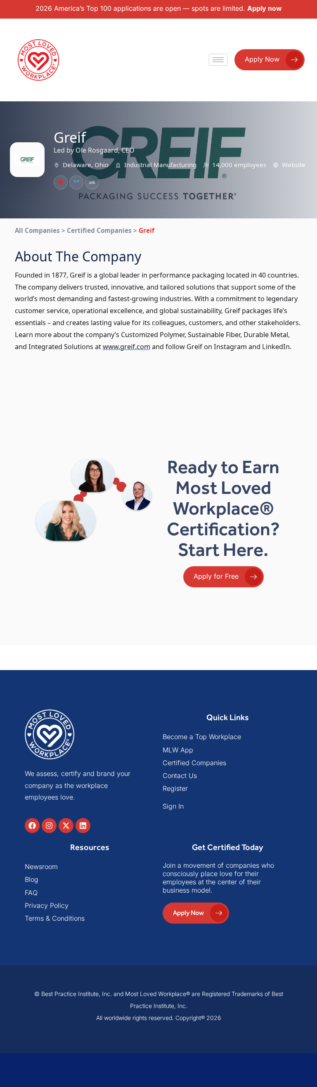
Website (293, 164)
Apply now (264, 8)
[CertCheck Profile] (61, 182)
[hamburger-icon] (218, 60)
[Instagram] (49, 825)
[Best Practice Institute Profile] (92, 182)
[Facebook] (32, 825)
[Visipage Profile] (76, 182)
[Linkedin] (83, 825)
